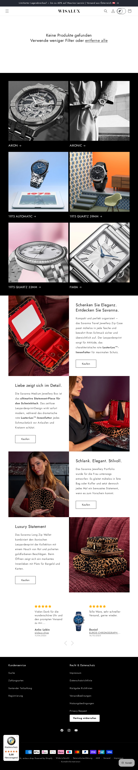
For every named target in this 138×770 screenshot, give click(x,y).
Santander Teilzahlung (20, 688)
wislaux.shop (28, 758)
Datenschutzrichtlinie (81, 680)
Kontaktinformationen (70, 761)
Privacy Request (78, 711)
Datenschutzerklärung (82, 758)
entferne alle (96, 40)
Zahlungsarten (16, 680)
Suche (11, 673)
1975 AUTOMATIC (20, 216)
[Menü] (17, 737)
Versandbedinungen (80, 695)
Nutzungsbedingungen (82, 703)
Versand (106, 758)
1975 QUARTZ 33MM (22, 287)
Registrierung (15, 695)
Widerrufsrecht (63, 758)
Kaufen (86, 364)
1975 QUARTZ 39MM (84, 216)
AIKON (13, 146)
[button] (7, 11)
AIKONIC (76, 146)
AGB (98, 758)
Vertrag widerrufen (84, 718)
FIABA (74, 287)
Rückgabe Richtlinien (81, 688)
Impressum (75, 673)
